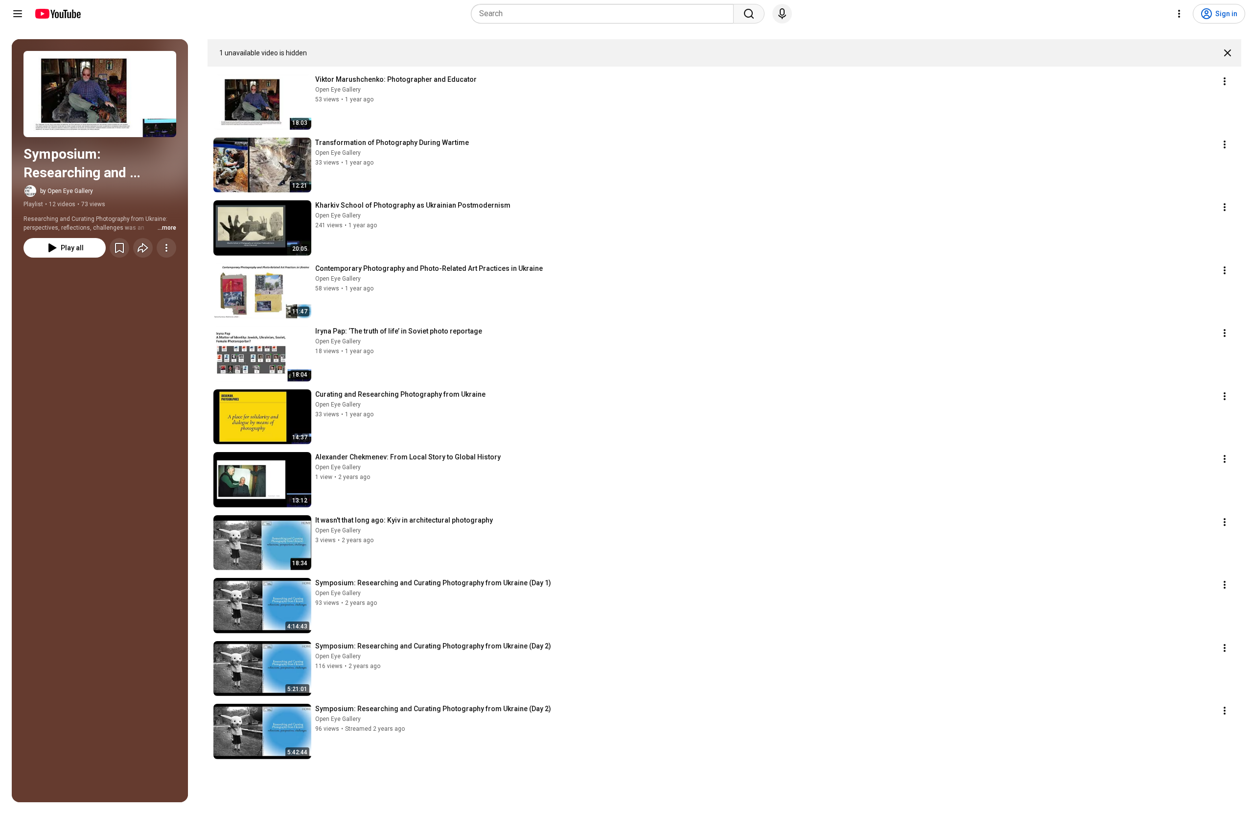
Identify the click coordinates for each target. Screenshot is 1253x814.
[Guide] (17, 14)
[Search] (749, 14)
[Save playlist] (119, 248)
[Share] (143, 248)
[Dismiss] (1227, 53)
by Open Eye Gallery (66, 191)
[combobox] (605, 14)
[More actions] (166, 248)
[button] (99, 94)
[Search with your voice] (782, 14)
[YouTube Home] (57, 13)
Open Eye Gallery (338, 89)
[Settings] (1179, 14)
